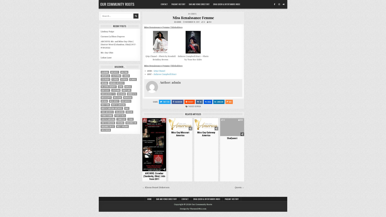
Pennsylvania (106, 115)
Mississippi (106, 97)
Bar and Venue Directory (199, 4)
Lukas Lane (106, 58)
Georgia (198, 106)
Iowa (120, 86)
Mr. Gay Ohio (107, 53)
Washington (131, 122)
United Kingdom (107, 122)
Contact (164, 4)
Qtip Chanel (159, 71)
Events (193, 14)
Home (149, 199)
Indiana (104, 83)
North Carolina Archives (111, 108)
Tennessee (121, 119)
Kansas (128, 86)
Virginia (120, 122)
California (116, 75)
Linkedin (220, 102)
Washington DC (107, 126)
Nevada (104, 101)
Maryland (126, 90)
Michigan (121, 94)
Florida (115, 79)
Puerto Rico (120, 115)
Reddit (191, 102)
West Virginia (122, 126)
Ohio (127, 108)
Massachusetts (108, 94)
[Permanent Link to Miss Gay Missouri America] (180, 124)
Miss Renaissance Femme (193, 17)
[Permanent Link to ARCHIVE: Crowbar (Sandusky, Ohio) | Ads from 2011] (154, 144)
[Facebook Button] (275, 4)
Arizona (124, 72)
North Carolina (118, 104)
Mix (230, 102)
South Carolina (107, 119)
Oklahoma (120, 112)
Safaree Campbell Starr (165, 74)
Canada (126, 75)
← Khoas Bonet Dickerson (155, 187)
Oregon (129, 112)
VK (201, 102)
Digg (209, 102)
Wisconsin (105, 130)
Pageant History (178, 4)
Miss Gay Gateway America (206, 134)
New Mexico (126, 101)
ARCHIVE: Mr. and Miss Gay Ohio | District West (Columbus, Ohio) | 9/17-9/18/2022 (118, 44)
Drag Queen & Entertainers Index (226, 4)
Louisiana (116, 90)
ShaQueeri (232, 138)
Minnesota (132, 94)
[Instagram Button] (279, 4)
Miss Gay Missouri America (180, 134)
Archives (114, 72)
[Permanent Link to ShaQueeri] (232, 127)
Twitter (166, 102)
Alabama (104, 72)
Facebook (178, 102)
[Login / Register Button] (284, 4)
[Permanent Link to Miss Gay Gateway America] (206, 124)
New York (105, 104)
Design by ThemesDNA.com (193, 209)
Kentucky (105, 90)
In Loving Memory (108, 86)
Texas (130, 119)
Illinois (133, 79)
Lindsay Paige (107, 31)
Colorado (105, 79)
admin (178, 22)
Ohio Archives (107, 112)
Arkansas (105, 75)
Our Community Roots (117, 4)
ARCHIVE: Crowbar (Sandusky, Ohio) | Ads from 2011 (154, 176)
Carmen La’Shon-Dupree (113, 36)
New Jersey (114, 101)
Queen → (239, 187)
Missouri (117, 97)
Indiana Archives (117, 83)
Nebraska (128, 97)
